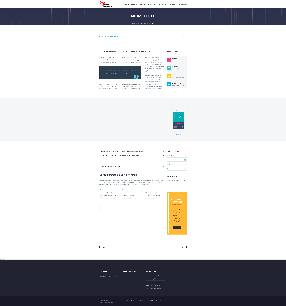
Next (182, 247)
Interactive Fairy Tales (151, 279)
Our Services (141, 300)
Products (151, 4)
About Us (134, 4)
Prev (103, 247)
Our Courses (162, 4)
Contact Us (183, 4)
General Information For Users (153, 275)
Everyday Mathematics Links (153, 285)
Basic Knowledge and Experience (154, 288)
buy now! (177, 227)
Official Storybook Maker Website (154, 282)
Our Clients (172, 4)
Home (127, 4)
